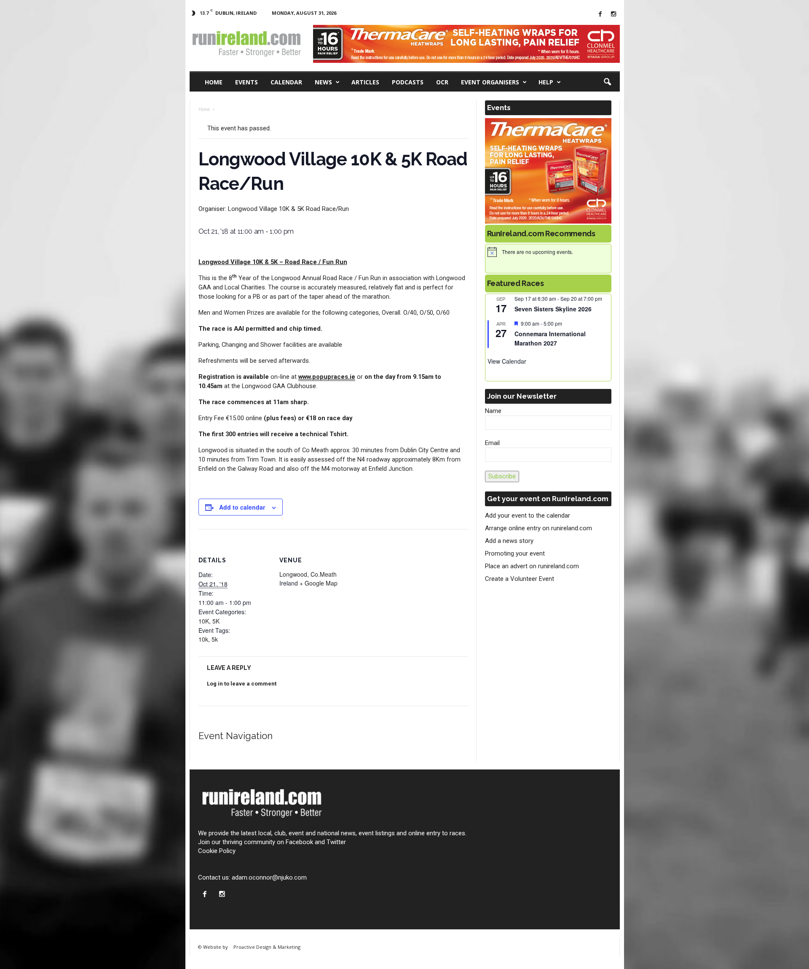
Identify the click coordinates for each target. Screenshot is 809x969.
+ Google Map (319, 583)
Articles (365, 82)
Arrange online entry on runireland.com (538, 528)
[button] (607, 82)
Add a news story (509, 541)
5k (215, 639)
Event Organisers (490, 82)
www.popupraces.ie (326, 377)
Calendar (286, 82)
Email (492, 443)
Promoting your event (515, 553)
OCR (442, 82)
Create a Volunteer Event (519, 579)
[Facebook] (600, 14)
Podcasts (407, 82)
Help (545, 82)
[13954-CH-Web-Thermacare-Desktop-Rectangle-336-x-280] (548, 171)
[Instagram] (613, 14)
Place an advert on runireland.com (532, 566)
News (323, 82)
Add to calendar (242, 507)
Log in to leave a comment (241, 683)
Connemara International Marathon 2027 (550, 338)
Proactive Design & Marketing (266, 947)
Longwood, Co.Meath (308, 574)
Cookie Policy (217, 851)
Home (213, 82)
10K (203, 621)
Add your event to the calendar (527, 515)
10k (203, 639)
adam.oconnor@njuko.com (269, 877)
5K (216, 621)
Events (246, 82)
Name (493, 411)
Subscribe (502, 476)
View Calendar (507, 361)
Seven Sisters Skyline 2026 (553, 309)
